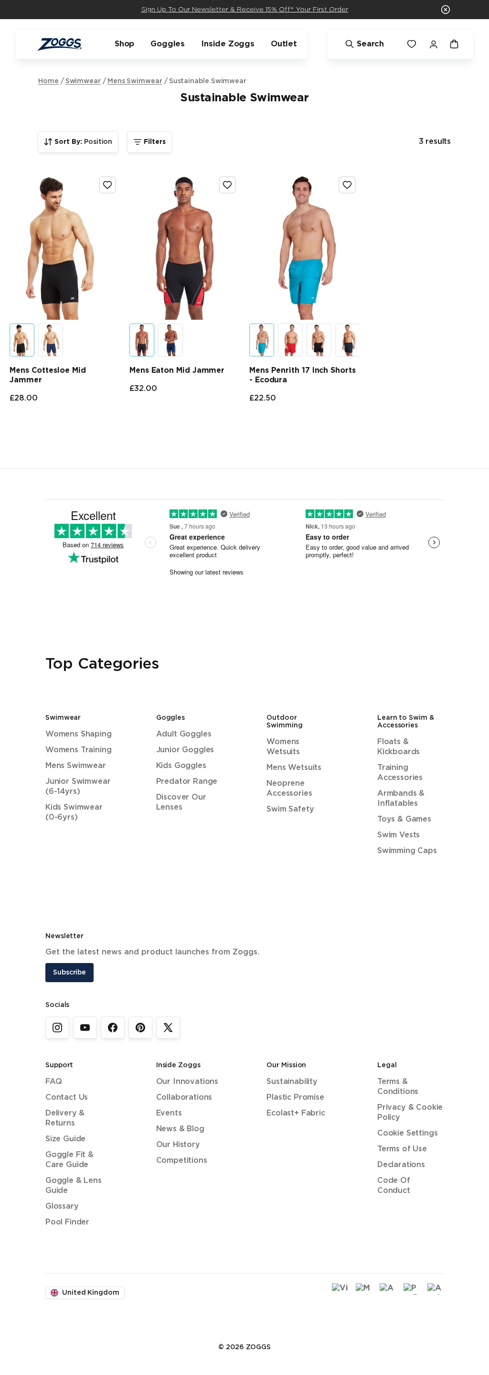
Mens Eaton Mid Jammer (176, 370)
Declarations (401, 1165)
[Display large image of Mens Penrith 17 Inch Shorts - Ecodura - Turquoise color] (261, 340)
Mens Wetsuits (293, 767)
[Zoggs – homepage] (59, 44)
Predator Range (187, 781)
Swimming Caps (407, 851)
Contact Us (66, 1097)
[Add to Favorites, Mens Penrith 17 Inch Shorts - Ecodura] (347, 185)
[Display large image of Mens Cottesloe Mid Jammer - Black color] (22, 340)
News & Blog (180, 1129)
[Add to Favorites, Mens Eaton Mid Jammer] (227, 185)
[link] (57, 1028)
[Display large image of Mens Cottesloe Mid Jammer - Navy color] (50, 340)
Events (169, 1113)
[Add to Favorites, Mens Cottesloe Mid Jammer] (107, 185)
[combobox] (78, 141)
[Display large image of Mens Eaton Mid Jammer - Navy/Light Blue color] (170, 340)
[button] (445, 9)
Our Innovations (187, 1081)
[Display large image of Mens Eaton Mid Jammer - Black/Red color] (141, 340)
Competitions (181, 1160)
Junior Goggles (185, 750)
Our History (178, 1144)
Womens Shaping (78, 734)
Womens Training (78, 750)
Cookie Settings (407, 1133)
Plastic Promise (295, 1097)
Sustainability (292, 1081)
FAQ (53, 1081)
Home (48, 81)
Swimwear (83, 81)
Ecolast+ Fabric (295, 1113)
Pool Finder (67, 1222)
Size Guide (65, 1139)
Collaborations (184, 1097)
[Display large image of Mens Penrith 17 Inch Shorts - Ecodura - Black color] (319, 340)
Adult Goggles (184, 734)
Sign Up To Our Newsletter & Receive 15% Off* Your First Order (244, 9)
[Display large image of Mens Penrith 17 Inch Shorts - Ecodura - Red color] (290, 340)
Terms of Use (402, 1149)
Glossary (62, 1206)
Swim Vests (398, 835)
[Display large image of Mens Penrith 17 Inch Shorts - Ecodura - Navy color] (347, 340)
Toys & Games (404, 819)
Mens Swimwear (134, 81)
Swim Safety (290, 809)
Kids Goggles (181, 765)
